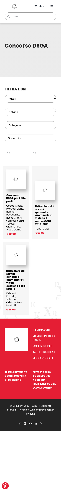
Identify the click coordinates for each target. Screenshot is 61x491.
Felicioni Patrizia (11, 295)
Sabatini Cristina (11, 301)
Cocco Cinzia (14, 206)
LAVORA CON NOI (42, 387)
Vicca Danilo (13, 229)
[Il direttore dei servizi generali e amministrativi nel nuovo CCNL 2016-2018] (45, 182)
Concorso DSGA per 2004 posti (16, 198)
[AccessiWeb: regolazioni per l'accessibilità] (5, 485)
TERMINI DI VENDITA (16, 372)
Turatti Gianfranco (13, 225)
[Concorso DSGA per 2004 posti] (16, 171)
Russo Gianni (14, 218)
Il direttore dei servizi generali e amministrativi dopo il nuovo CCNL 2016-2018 (44, 215)
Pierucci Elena (14, 208)
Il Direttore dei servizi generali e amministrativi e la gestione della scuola (15, 280)
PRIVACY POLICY (42, 372)
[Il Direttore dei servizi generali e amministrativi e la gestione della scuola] (16, 247)
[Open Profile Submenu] (44, 6)
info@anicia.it (45, 358)
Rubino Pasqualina (12, 213)
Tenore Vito (42, 228)
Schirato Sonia (15, 221)
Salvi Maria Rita (14, 304)
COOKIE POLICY (41, 375)
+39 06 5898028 (46, 352)
